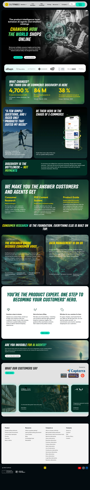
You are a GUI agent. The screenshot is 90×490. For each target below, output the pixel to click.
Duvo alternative (50, 456)
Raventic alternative (51, 460)
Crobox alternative (50, 444)
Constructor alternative (52, 450)
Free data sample (29, 57)
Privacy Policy (69, 436)
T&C (67, 434)
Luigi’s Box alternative (51, 458)
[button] (24, 4)
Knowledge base (29, 438)
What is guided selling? (31, 430)
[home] (12, 4)
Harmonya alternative (51, 452)
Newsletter (28, 440)
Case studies (28, 434)
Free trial (7, 438)
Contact (68, 432)
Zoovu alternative (50, 438)
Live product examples (11, 434)
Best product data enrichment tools (55, 434)
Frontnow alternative (51, 442)
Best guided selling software (53, 432)
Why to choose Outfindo (52, 430)
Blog (26, 436)
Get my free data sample (12, 356)
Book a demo (18, 57)
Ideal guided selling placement (33, 432)
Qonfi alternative (50, 446)
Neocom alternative (51, 436)
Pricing (49, 4)
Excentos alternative (51, 440)
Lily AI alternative (50, 448)
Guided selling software (11, 430)
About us (68, 430)
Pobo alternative (50, 454)
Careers (68, 438)
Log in (72, 4)
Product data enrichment (11, 432)
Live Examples (32, 4)
